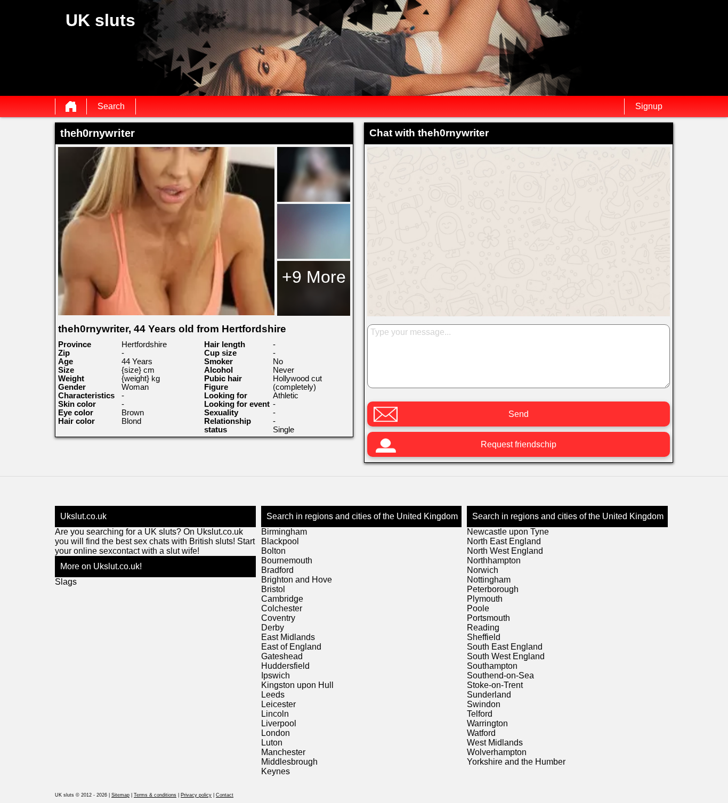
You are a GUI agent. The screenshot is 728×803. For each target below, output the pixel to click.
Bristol (273, 589)
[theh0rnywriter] (166, 231)
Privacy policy (196, 795)
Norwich (482, 570)
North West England (505, 550)
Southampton (492, 665)
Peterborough (493, 589)
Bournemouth (286, 560)
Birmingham (284, 531)
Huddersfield (285, 665)
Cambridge (282, 598)
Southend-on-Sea (500, 675)
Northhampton (494, 560)
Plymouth (485, 598)
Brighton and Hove (296, 579)
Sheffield (483, 637)
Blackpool (280, 541)
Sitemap (120, 795)
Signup (648, 106)
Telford (479, 713)
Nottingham (489, 579)
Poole (478, 608)
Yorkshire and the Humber (516, 761)
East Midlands (288, 637)
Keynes (275, 771)
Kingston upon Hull (297, 685)
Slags (66, 581)
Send (518, 414)
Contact (224, 795)
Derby (272, 627)
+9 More (314, 276)
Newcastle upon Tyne (508, 531)
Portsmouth (488, 617)
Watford (481, 733)
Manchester (283, 752)
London (275, 733)
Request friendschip (518, 444)
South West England (506, 656)
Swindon (483, 704)
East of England (291, 646)
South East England (505, 646)
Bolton (273, 550)
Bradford (277, 570)
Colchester (281, 608)
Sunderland (489, 694)
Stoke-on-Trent (495, 685)
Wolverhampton (497, 752)
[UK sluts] (70, 106)
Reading (483, 627)
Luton (271, 742)
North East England (504, 541)
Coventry (278, 617)
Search (111, 106)
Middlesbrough (289, 761)
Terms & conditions (155, 795)
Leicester (278, 704)
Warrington (487, 723)
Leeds (273, 694)
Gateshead (282, 656)
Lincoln (275, 713)
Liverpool (278, 723)
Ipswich (275, 675)
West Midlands (495, 742)
